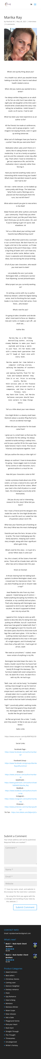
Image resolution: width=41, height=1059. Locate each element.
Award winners (11, 972)
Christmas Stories (12, 979)
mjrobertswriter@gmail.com (20, 933)
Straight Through (12, 1031)
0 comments (10, 24)
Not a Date (10, 1017)
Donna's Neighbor (12, 986)
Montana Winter (12, 1007)
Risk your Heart (11, 1024)
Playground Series (12, 1021)
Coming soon (11, 982)
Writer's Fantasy (12, 1045)
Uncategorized (11, 1042)
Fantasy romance (12, 989)
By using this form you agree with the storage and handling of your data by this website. (20, 899)
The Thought (10, 1035)
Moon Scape (10, 1010)
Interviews (32, 21)
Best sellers (10, 975)
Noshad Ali (10, 21)
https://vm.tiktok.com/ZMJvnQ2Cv (24, 812)
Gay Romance (11, 996)
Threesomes (10, 1038)
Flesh (8, 993)
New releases (11, 1014)
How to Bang (10, 1000)
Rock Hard (9, 1028)
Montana (9, 1003)
